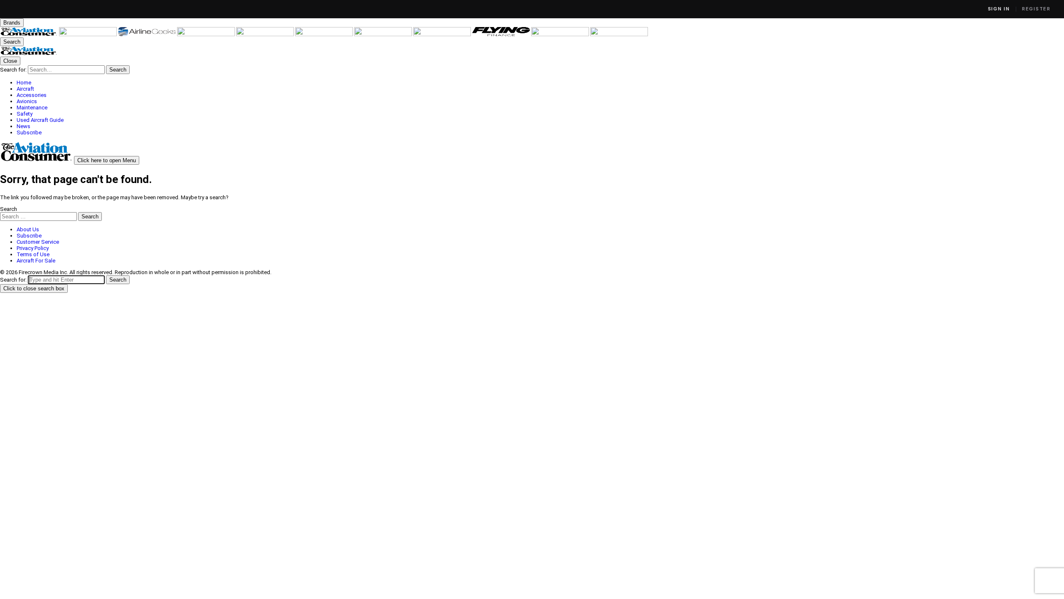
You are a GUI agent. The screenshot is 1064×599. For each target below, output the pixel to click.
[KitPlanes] (383, 34)
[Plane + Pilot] (442, 34)
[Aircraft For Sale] (265, 34)
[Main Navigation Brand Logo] (29, 53)
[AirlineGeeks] (147, 34)
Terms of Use (33, 254)
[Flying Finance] (501, 34)
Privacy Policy (33, 248)
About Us (28, 229)
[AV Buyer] (324, 34)
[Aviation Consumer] (29, 34)
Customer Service (38, 242)
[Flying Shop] (619, 34)
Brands (11, 23)
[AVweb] (206, 34)
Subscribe (29, 236)
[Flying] (88, 34)
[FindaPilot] (560, 34)
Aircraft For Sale (36, 260)
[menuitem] (540, 82)
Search (8, 209)
